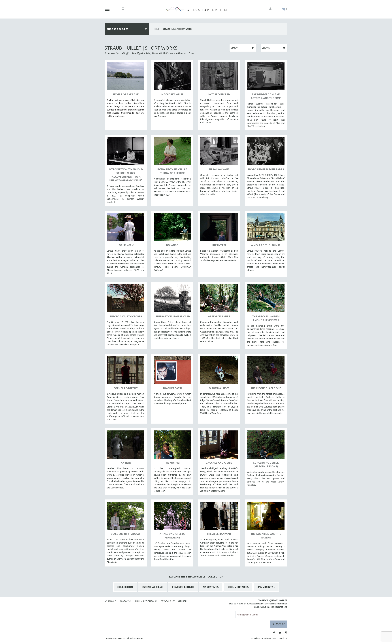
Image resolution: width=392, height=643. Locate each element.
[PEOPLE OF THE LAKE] (125, 77)
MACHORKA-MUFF (172, 94)
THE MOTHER (172, 462)
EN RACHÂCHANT (219, 169)
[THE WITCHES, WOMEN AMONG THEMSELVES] (266, 299)
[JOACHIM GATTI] (172, 371)
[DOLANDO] (172, 228)
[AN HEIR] (125, 445)
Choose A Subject (117, 29)
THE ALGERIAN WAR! (219, 534)
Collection (125, 587)
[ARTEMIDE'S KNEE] (219, 299)
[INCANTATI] (219, 228)
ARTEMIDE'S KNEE (219, 316)
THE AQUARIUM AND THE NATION (266, 536)
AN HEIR (126, 462)
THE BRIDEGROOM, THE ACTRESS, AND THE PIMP (266, 96)
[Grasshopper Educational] (196, 9)
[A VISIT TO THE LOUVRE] (266, 228)
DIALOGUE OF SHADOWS (126, 534)
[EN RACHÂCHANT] (219, 152)
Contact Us (125, 601)
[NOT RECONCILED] (219, 77)
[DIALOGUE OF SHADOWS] (125, 517)
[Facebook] (274, 633)
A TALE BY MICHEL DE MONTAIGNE (172, 536)
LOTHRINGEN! (125, 245)
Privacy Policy (168, 601)
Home (156, 29)
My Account (111, 601)
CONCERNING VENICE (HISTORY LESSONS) (266, 464)
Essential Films (152, 587)
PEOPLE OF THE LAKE (126, 94)
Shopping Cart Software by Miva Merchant (269, 638)
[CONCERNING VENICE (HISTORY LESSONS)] (266, 445)
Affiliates (182, 601)
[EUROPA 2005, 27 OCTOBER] (125, 299)
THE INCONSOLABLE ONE (266, 388)
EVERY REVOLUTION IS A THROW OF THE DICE (172, 171)
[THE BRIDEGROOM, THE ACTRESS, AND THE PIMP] (266, 77)
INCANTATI (219, 245)
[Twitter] (280, 633)
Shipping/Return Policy (146, 601)
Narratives (211, 587)
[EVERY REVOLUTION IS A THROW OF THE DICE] (172, 152)
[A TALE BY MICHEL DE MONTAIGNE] (172, 517)
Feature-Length (183, 587)
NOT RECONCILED (219, 94)
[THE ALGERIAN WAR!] (219, 517)
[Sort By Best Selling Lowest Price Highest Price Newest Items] (243, 48)
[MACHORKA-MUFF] (172, 77)
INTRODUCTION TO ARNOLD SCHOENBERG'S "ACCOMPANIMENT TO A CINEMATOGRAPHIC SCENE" (126, 175)
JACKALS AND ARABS (219, 462)
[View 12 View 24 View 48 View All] (274, 48)
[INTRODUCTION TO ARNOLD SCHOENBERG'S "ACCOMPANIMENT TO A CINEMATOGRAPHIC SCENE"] (125, 152)
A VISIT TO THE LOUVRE (266, 245)
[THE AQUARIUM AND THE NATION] (266, 517)
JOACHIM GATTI (172, 388)
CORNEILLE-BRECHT (126, 388)
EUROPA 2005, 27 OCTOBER (125, 316)
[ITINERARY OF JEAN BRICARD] (172, 299)
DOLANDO (172, 245)
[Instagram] (286, 633)
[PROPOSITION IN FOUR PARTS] (266, 152)
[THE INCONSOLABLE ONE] (266, 371)
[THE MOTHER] (172, 445)
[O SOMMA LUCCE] (219, 371)
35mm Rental (266, 587)
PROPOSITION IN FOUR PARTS (266, 169)
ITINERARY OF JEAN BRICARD (172, 316)
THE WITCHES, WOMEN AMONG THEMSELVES (266, 318)
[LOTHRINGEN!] (125, 228)
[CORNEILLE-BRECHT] (125, 371)
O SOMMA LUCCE (219, 388)
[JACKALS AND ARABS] (219, 445)
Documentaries (238, 587)
